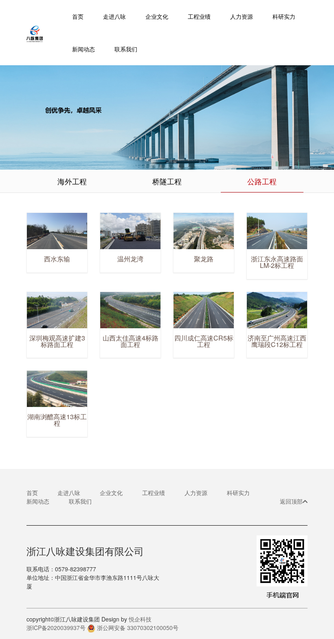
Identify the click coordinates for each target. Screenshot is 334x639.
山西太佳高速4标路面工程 (130, 341)
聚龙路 (203, 258)
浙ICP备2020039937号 (56, 628)
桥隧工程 (167, 181)
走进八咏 (68, 493)
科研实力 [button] (283, 16)
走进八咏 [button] (114, 16)
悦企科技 (140, 619)
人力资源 (241, 16)
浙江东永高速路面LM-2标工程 (277, 262)
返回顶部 (291, 501)
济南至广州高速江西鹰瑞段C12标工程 (277, 341)
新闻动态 (83, 49)
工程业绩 (153, 493)
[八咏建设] (44, 32)
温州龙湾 (130, 258)
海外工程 (72, 181)
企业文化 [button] (156, 16)
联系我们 (125, 49)
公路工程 (262, 181)
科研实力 (238, 493)
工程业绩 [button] (199, 16)
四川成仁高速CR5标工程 (203, 341)
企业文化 (111, 493)
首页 (78, 16)
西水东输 (57, 258)
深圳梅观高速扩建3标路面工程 (57, 341)
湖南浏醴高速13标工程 (57, 420)
